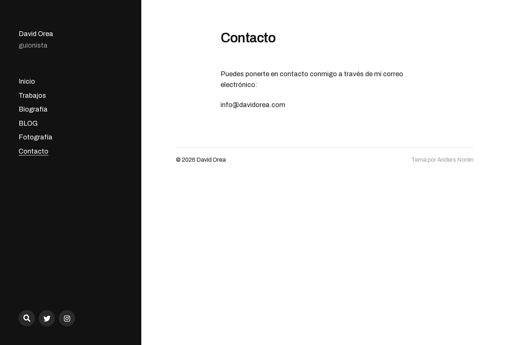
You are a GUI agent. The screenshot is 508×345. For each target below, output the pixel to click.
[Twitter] (47, 318)
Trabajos (32, 95)
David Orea (36, 34)
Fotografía (35, 137)
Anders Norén (455, 160)
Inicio (27, 81)
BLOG (28, 123)
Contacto (33, 151)
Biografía (33, 109)
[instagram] (67, 318)
